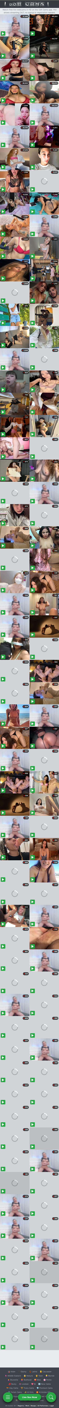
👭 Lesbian (24, 1384)
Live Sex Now (29, 1397)
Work (27, 1406)
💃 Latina (33, 1371)
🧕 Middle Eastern (13, 1376)
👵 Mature (28, 1376)
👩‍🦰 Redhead (26, 1380)
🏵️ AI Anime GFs (43, 1392)
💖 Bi (33, 1384)
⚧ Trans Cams (27, 1388)
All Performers (43, 1406)
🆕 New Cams (44, 1384)
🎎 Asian (11, 1371)
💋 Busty (12, 1384)
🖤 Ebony (22, 1371)
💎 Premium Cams (45, 1388)
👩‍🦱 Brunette (12, 1380)
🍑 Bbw (37, 1380)
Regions (21, 1406)
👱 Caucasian (46, 1371)
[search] (51, 1397)
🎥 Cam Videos (44, 1396)
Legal (52, 1406)
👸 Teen (39, 1376)
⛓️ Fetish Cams (15, 1392)
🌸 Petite (47, 1380)
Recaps (33, 1406)
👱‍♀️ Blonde (49, 1376)
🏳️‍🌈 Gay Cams (12, 1388)
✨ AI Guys (13, 1396)
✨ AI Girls (29, 1392)
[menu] (8, 1397)
